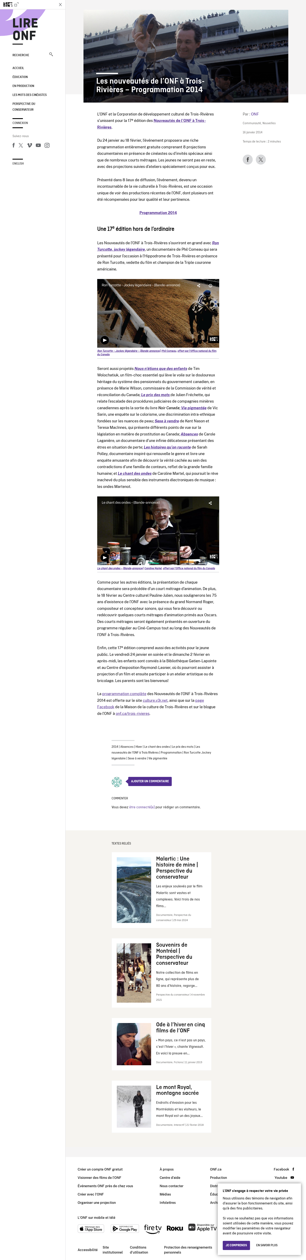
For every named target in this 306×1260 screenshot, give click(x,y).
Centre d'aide (170, 1178)
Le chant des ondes (157, 747)
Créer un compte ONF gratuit (100, 1169)
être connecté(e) (142, 807)
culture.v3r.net (155, 700)
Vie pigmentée (193, 408)
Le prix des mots (182, 747)
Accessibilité (88, 1250)
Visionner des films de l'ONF (99, 1178)
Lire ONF (25, 29)
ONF (255, 114)
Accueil (18, 68)
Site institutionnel (113, 1249)
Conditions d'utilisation (139, 1249)
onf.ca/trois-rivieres (132, 713)
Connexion (20, 123)
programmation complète (124, 694)
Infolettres (168, 1203)
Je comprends (236, 1245)
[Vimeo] (29, 146)
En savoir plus (266, 1245)
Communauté (252, 123)
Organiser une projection (97, 1203)
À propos (167, 1169)
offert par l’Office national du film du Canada (189, 568)
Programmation (171, 753)
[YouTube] (38, 146)
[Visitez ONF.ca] (27, 4)
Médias (165, 1194)
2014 (115, 747)
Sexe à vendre (137, 758)
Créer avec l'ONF (91, 1194)
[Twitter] (20, 146)
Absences (189, 434)
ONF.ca (215, 1169)
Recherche (20, 55)
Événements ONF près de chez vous (105, 1186)
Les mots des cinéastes (29, 95)
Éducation (20, 77)
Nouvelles (269, 123)
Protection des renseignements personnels (188, 1249)
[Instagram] (47, 146)
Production (218, 1178)
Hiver (139, 747)
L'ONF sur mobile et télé (96, 1218)
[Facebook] (13, 146)
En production (23, 86)
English (18, 163)
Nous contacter (171, 1186)
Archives (216, 1203)
